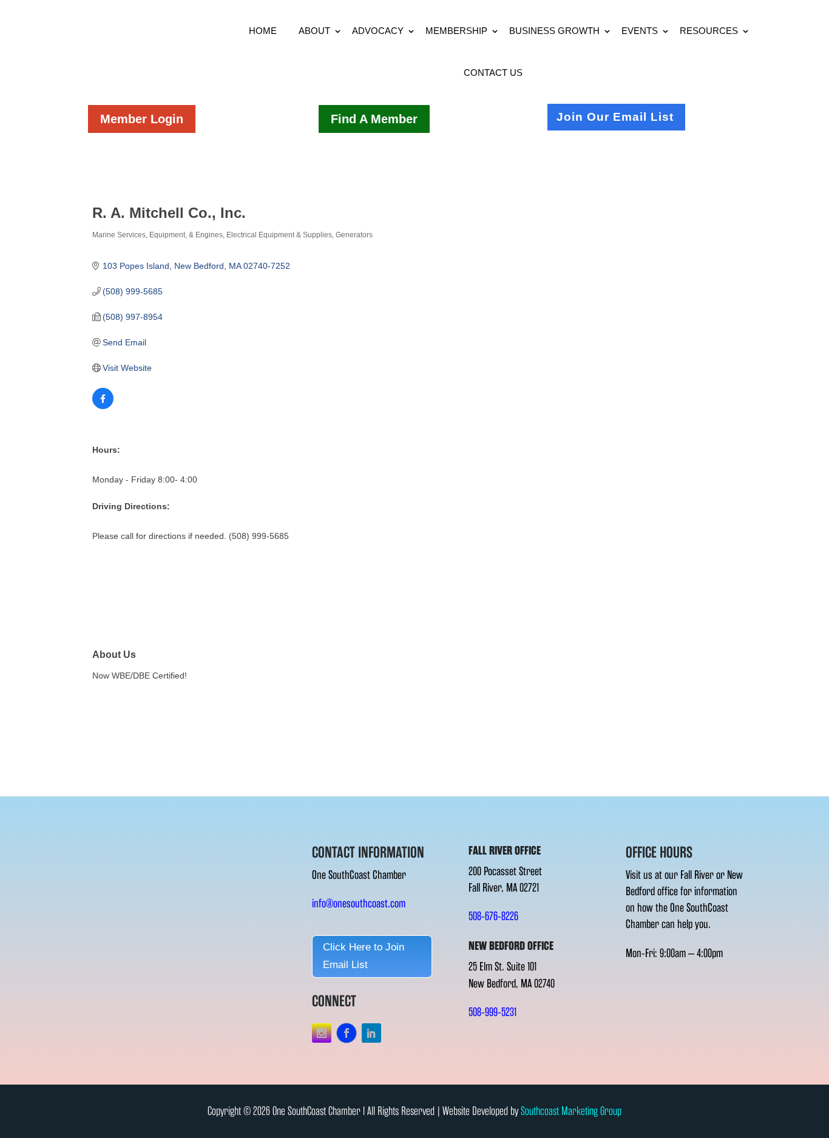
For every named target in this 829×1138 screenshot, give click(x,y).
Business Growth (554, 30)
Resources (709, 30)
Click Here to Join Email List (363, 955)
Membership (456, 30)
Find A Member (374, 119)
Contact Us (493, 72)
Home (263, 30)
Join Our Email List (615, 116)
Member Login (141, 119)
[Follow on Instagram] (321, 1033)
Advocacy (378, 30)
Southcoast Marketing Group (571, 1111)
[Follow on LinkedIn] (371, 1033)
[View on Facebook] (102, 406)
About (314, 30)
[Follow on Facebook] (346, 1033)
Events (639, 30)
